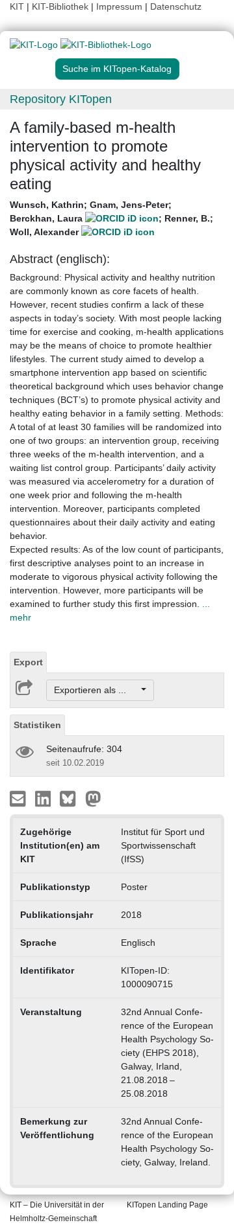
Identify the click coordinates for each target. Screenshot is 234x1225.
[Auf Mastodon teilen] (93, 798)
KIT (17, 6)
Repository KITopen (61, 99)
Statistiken (37, 725)
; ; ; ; (111, 218)
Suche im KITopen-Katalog (117, 68)
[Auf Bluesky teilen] (71, 798)
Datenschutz (176, 6)
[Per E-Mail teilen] (19, 798)
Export (28, 662)
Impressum (119, 6)
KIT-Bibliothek (61, 6)
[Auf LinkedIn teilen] (44, 798)
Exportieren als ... (96, 690)
